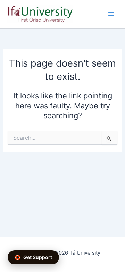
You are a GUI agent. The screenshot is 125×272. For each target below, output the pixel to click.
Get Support (33, 257)
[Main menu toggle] (111, 14)
